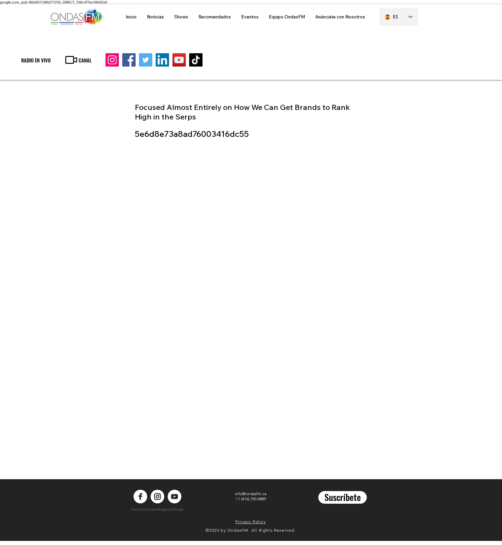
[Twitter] (145, 60)
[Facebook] (129, 60)
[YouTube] (179, 60)
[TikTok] (196, 60)
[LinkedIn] (162, 60)
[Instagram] (112, 60)
